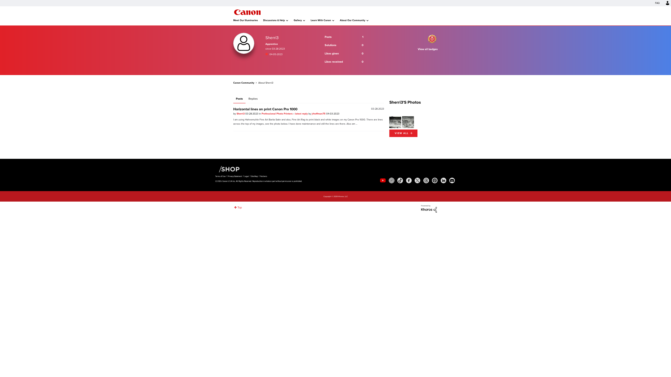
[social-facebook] (409, 180)
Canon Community (247, 12)
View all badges (428, 49)
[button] (395, 122)
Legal (246, 176)
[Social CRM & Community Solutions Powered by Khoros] (429, 208)
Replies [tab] (253, 99)
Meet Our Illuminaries (245, 20)
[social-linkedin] (443, 180)
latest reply (301, 114)
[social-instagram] (391, 180)
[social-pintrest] (435, 180)
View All (402, 133)
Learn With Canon (321, 20)
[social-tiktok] (400, 180)
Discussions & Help (274, 20)
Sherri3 (241, 114)
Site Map (254, 176)
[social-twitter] (417, 180)
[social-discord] (452, 180)
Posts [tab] (239, 99)
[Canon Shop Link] (227, 169)
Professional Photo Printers (277, 114)
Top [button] (239, 207)
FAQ (657, 3)
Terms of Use (220, 176)
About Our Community (352, 20)
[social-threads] (426, 180)
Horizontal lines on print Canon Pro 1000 (265, 109)
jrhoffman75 (319, 114)
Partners (263, 176)
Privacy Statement (235, 176)
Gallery (298, 20)
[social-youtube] (383, 180)
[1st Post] (432, 39)
